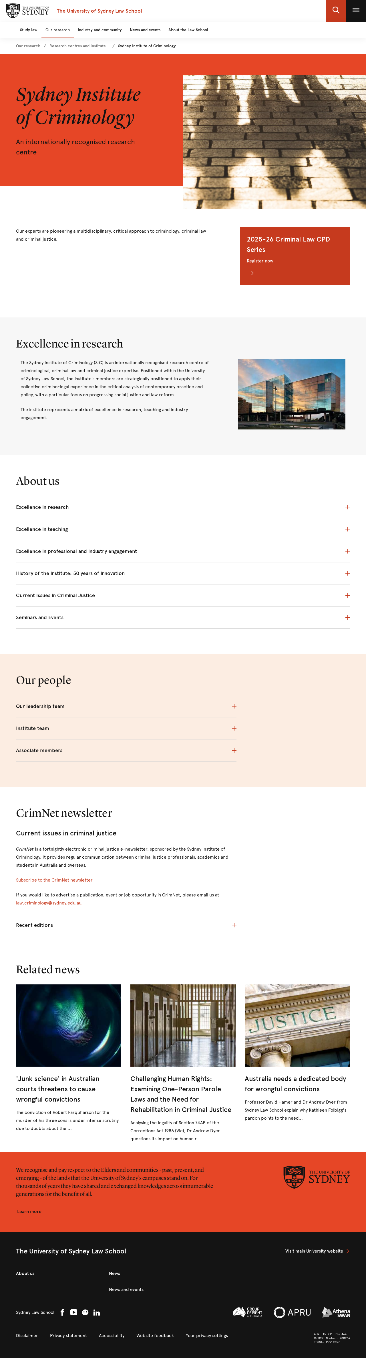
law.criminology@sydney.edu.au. (49, 903)
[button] (336, 11)
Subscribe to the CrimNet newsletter (54, 880)
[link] (28, 46)
